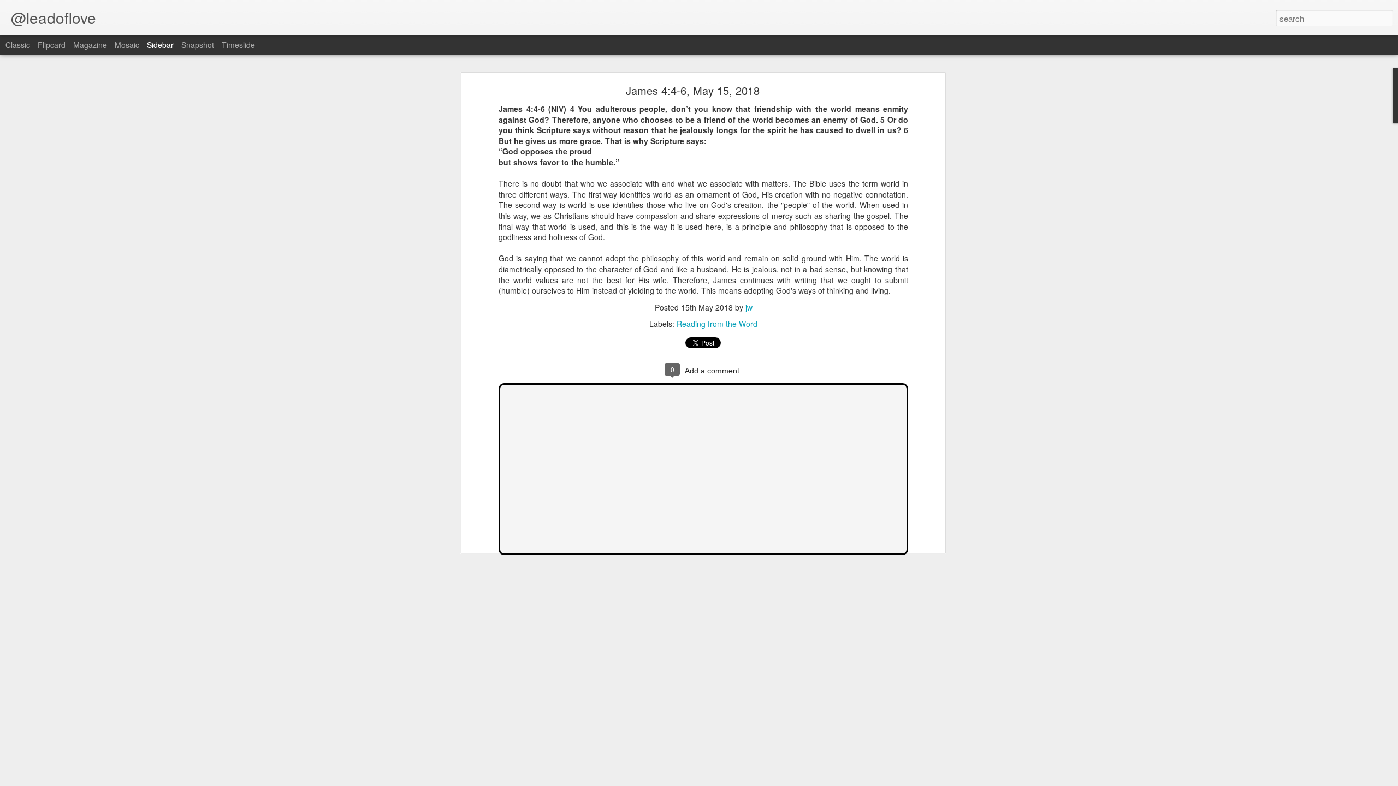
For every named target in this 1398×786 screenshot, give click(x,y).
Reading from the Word (717, 323)
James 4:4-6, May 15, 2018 (693, 90)
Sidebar (160, 44)
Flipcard (52, 44)
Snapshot (197, 44)
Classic (17, 44)
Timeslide (238, 44)
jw (749, 307)
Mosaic (127, 44)
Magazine (90, 44)
